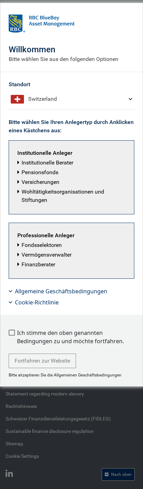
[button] (71, 177)
